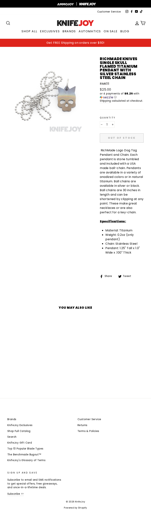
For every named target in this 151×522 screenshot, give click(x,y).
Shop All (29, 31)
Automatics (90, 31)
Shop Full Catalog (19, 431)
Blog (124, 31)
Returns (82, 425)
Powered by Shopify (75, 507)
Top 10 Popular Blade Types (25, 448)
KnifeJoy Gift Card (19, 443)
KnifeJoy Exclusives (20, 425)
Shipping (105, 101)
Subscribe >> (15, 494)
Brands (69, 31)
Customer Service (109, 11)
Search (11, 437)
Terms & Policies (88, 431)
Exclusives (50, 31)
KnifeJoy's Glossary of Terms (26, 460)
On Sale (110, 31)
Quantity (108, 117)
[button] (122, 95)
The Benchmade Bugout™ (24, 454)
